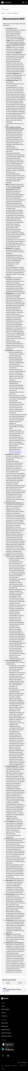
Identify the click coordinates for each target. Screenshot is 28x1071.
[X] (3, 1056)
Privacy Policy (14, 1065)
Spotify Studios (5, 1029)
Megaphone (4, 1026)
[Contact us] (24, 990)
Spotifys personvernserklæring (15, 451)
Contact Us (4, 1016)
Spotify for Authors (6, 1036)
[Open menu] (26, 2)
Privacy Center (7, 1065)
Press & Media (5, 1009)
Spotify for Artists (6, 1033)
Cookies (2, 1068)
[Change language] (23, 2)
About (3, 1006)
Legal (2, 1065)
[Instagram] (8, 1056)
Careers (3, 1012)
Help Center (4, 1023)
